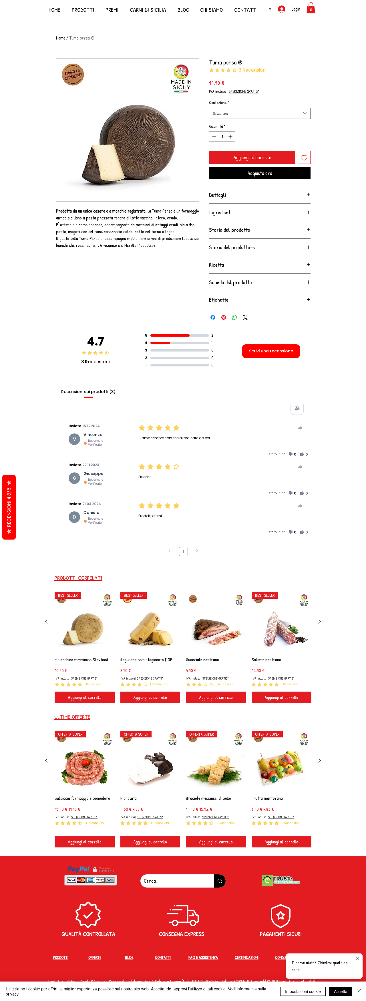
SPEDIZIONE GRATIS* (243, 91)
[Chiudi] (359, 991)
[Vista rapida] (216, 622)
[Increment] (230, 136)
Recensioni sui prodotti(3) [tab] (88, 391)
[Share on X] (245, 317)
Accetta (340, 991)
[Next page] (197, 551)
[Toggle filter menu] (297, 408)
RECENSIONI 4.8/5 (9, 507)
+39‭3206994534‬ (238, 981)
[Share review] (300, 428)
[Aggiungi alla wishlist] (304, 157)
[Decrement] (213, 136)
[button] (270, 7)
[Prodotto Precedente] (46, 621)
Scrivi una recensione (271, 351)
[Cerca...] (220, 881)
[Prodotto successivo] (319, 621)
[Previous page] (169, 551)
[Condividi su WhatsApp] (234, 317)
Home (60, 38)
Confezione (219, 102)
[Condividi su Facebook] (212, 317)
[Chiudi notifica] (357, 958)
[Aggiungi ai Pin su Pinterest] (223, 317)
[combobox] (260, 113)
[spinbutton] (222, 136)
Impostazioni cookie (303, 991)
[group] (183, 647)
